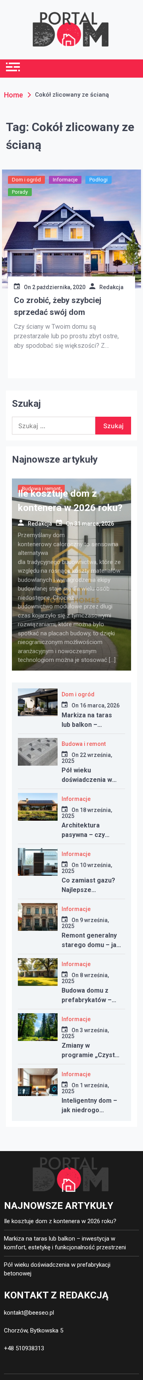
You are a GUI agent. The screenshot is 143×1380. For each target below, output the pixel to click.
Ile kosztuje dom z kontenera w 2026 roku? (60, 1221)
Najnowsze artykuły (55, 459)
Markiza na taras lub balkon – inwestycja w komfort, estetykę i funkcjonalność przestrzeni (65, 1243)
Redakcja (111, 287)
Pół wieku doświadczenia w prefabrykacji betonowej (57, 1269)
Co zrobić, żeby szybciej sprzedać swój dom (57, 306)
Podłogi (98, 180)
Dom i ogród (26, 180)
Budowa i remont (84, 744)
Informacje (65, 180)
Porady (20, 192)
